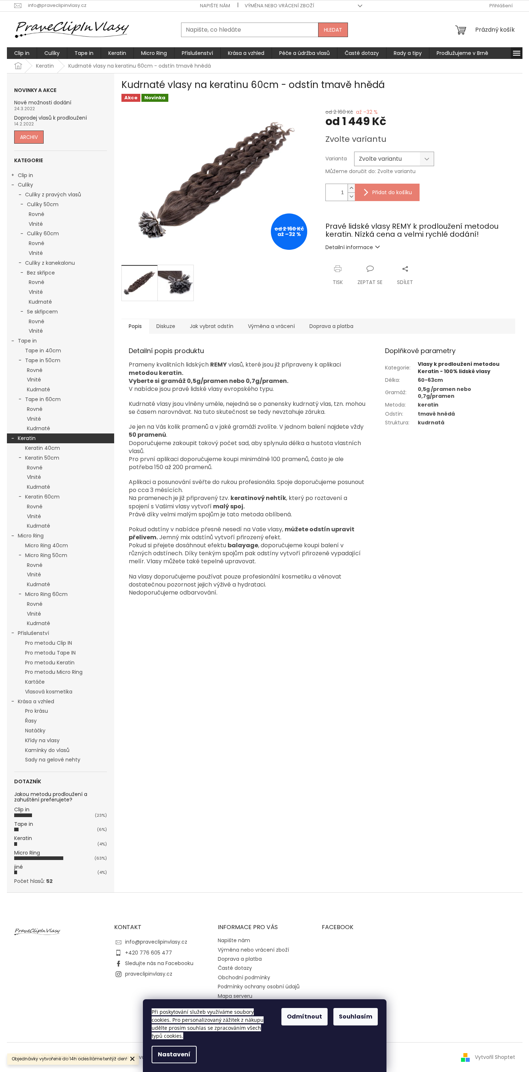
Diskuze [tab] (165, 326)
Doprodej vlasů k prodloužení (50, 118)
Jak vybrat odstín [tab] (211, 326)
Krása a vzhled (36, 701)
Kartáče (35, 681)
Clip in (25, 175)
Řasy (31, 720)
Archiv (29, 137)
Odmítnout (304, 1016)
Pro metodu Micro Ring (54, 672)
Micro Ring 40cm (46, 545)
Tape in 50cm (42, 360)
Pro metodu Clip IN (48, 643)
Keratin (27, 438)
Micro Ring (31, 535)
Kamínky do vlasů (47, 750)
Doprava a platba (240, 959)
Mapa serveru (235, 996)
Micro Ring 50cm (46, 555)
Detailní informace (349, 247)
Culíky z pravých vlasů (53, 194)
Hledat (333, 29)
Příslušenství (33, 633)
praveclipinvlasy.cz (148, 973)
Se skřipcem (42, 311)
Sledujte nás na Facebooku (159, 963)
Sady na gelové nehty (52, 759)
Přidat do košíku (392, 192)
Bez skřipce (41, 272)
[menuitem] (22, 53)
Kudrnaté (40, 301)
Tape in (27, 340)
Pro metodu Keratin (50, 662)
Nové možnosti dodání (42, 102)
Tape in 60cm (43, 399)
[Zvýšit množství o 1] (351, 188)
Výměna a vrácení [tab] (271, 326)
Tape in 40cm (43, 350)
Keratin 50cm (42, 457)
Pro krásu (36, 711)
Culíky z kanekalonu (50, 263)
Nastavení (174, 1054)
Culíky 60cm (43, 233)
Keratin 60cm (42, 496)
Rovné (36, 214)
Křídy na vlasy (42, 740)
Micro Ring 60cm (46, 594)
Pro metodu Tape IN (50, 652)
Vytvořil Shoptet (495, 1057)
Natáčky (35, 730)
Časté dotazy (235, 968)
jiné (18, 867)
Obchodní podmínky (244, 977)
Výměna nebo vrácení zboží (279, 5)
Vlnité (36, 224)
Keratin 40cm (42, 448)
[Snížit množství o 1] (351, 196)
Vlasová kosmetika (48, 691)
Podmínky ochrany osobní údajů (259, 986)
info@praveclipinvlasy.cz (156, 941)
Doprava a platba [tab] (331, 326)
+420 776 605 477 (148, 952)
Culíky (25, 184)
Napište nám (215, 5)
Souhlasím (355, 1016)
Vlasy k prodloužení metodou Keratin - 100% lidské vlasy (459, 367)
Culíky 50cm (43, 204)
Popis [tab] (135, 326)
